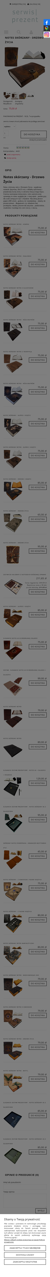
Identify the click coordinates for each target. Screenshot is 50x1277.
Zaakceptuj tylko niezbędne (25, 1248)
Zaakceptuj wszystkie (25, 1262)
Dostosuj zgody (25, 1255)
